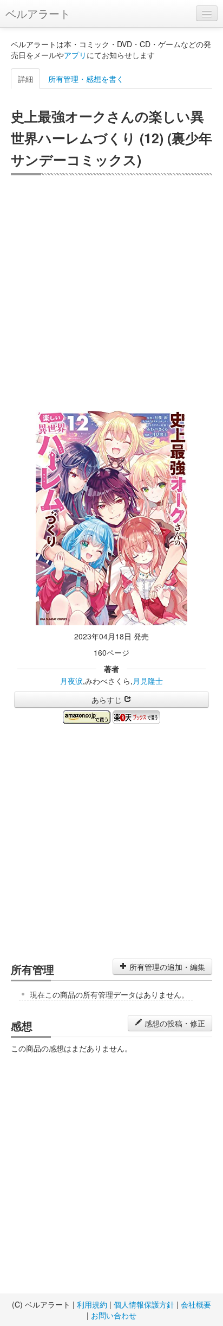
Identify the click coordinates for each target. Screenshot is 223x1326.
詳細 (25, 78)
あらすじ (107, 699)
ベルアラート (37, 13)
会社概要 (196, 1304)
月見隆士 (148, 680)
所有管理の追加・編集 (166, 966)
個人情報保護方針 (144, 1304)
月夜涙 (71, 680)
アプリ (75, 54)
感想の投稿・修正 (173, 1023)
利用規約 (92, 1304)
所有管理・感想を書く (86, 78)
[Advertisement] (111, 292)
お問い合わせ (113, 1315)
